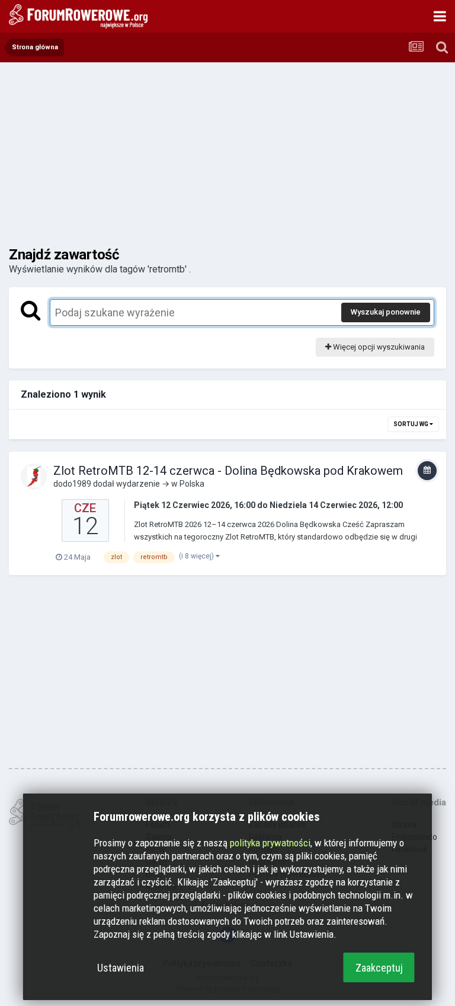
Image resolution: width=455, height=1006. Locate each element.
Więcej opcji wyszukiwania (378, 346)
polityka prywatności (270, 843)
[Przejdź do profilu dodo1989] (34, 477)
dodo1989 (72, 483)
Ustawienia (120, 967)
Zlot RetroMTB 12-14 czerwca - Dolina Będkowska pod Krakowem (228, 471)
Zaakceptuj (379, 967)
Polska (192, 483)
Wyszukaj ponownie (386, 311)
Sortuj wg (411, 424)
